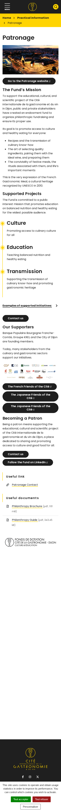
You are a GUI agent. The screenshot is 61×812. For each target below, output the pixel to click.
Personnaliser (30, 806)
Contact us (15, 318)
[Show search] (55, 6)
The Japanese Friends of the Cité (30, 396)
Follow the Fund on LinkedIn (27, 462)
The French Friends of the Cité (28, 387)
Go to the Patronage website (28, 81)
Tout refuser (41, 799)
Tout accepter (20, 799)
